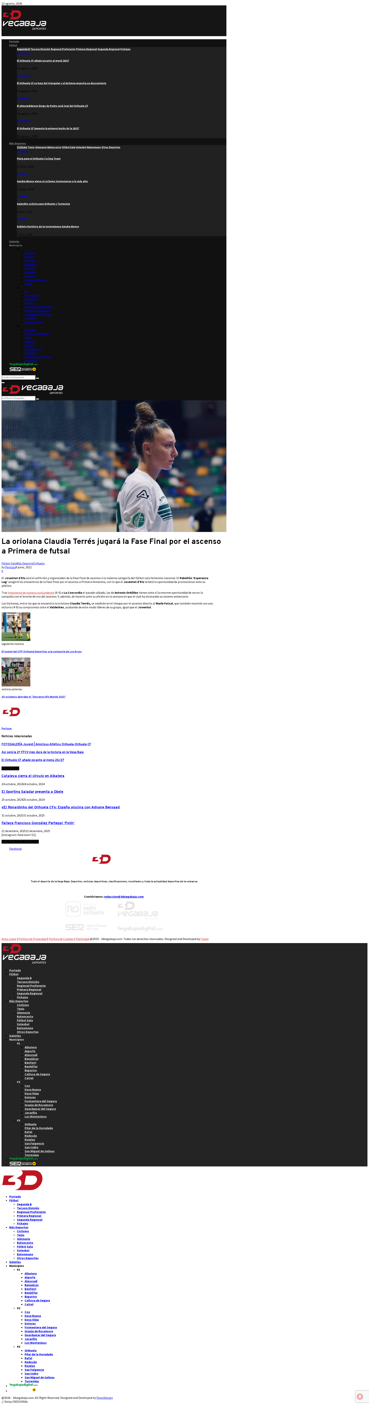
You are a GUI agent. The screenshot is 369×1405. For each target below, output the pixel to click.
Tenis (20, 1009)
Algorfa (29, 257)
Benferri (30, 268)
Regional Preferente (31, 986)
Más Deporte (25, 563)
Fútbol (13, 45)
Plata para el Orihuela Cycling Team (39, 158)
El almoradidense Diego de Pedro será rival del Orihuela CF (52, 106)
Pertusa (10, 567)
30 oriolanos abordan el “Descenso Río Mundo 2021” (34, 697)
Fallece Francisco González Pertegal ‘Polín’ (38, 823)
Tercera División (28, 982)
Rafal (28, 337)
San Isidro (31, 353)
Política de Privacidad (32, 939)
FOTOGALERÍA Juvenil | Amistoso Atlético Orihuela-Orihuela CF (46, 744)
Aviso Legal (9, 939)
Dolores (29, 303)
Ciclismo (22, 151)
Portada (14, 41)
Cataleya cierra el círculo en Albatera (33, 776)
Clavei (205, 939)
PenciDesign (104, 1398)
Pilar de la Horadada (37, 334)
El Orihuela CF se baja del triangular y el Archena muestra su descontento (61, 83)
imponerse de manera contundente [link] (31, 592)
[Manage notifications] (360, 1396)
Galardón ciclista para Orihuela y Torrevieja (43, 203)
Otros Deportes (28, 1032)
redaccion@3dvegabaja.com (124, 896)
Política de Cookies (61, 939)
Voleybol (23, 1024)
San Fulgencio (33, 349)
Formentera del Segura (39, 307)
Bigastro (30, 276)
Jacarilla (30, 318)
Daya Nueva (32, 295)
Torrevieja (31, 360)
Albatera (30, 253)
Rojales (29, 345)
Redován (30, 341)
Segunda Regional (29, 993)
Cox (27, 291)
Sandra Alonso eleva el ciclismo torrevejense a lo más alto (52, 181)
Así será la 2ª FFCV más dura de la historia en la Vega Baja (43, 752)
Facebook (15, 849)
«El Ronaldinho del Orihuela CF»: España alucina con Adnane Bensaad (61, 807)
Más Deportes (17, 143)
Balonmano (25, 1028)
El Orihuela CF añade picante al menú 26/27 (43, 60)
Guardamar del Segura (38, 314)
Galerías (14, 241)
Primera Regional (29, 989)
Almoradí (30, 260)
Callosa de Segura (36, 280)
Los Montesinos (34, 322)
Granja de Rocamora (37, 310)
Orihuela (30, 330)
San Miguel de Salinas (38, 357)
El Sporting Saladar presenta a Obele (32, 792)
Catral (28, 284)
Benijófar (30, 272)
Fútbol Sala (9, 563)
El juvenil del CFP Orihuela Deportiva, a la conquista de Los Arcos (42, 651)
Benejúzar (31, 264)
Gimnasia (23, 1012)
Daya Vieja (31, 299)
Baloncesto (25, 1016)
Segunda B (23, 53)
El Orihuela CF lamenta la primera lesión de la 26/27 (48, 128)
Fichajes (22, 997)
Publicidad (82, 939)
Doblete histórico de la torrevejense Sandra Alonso (48, 226)
